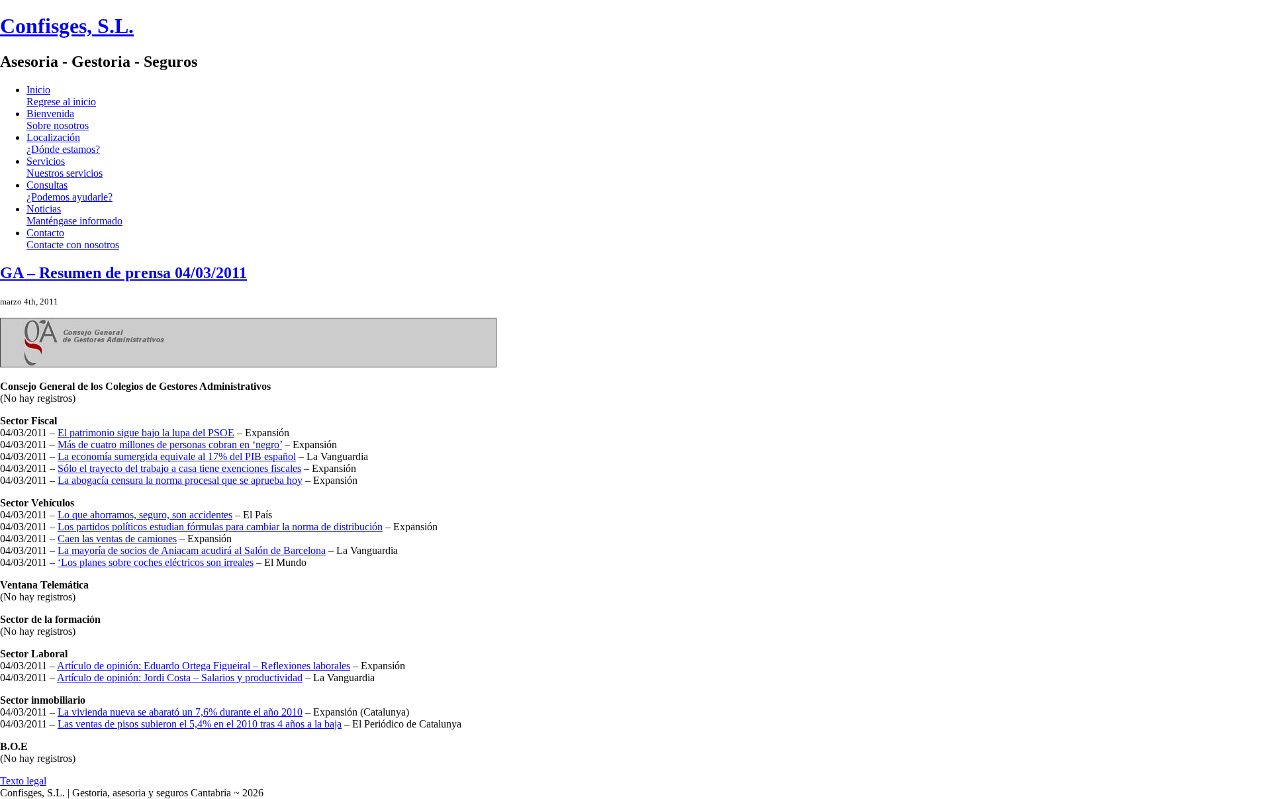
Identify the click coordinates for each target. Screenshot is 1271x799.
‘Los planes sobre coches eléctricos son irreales (156, 562)
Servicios (64, 167)
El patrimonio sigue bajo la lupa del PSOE (146, 432)
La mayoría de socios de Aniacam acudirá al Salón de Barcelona (192, 550)
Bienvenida (57, 119)
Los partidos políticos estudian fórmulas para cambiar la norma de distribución (220, 526)
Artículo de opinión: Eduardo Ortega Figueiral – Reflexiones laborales (203, 665)
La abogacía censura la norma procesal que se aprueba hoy (180, 480)
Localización (63, 143)
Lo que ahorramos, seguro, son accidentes (145, 514)
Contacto (72, 238)
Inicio (61, 95)
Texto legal (23, 780)
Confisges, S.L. (67, 26)
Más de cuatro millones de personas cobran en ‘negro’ (170, 444)
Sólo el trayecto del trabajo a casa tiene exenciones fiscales (179, 468)
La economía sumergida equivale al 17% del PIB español (177, 456)
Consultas (69, 191)
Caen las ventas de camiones (117, 538)
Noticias (74, 214)
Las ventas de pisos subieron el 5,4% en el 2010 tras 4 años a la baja (200, 723)
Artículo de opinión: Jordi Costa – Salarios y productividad (180, 677)
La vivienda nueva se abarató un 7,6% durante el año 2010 (180, 712)
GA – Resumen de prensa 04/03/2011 (123, 272)
